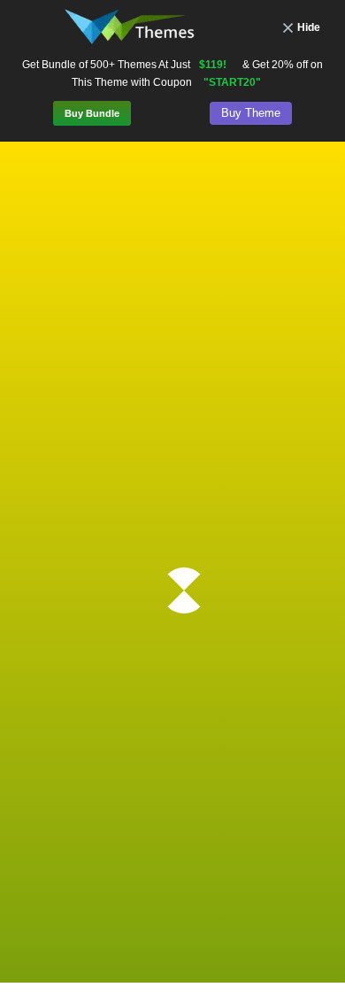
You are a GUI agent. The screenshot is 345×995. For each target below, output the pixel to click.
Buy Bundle (92, 113)
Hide (308, 27)
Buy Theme (250, 113)
